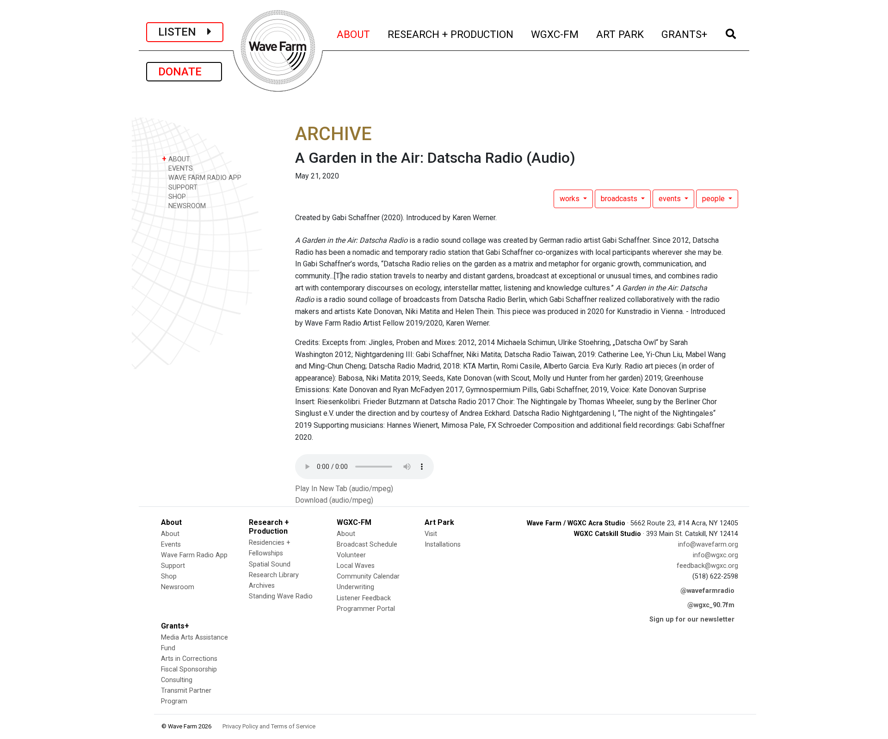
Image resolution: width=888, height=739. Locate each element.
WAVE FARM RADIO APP (203, 178)
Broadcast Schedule (367, 544)
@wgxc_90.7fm (710, 605)
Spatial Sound (269, 564)
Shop (169, 576)
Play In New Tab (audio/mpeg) (344, 488)
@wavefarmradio (707, 591)
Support (173, 566)
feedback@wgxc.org (707, 566)
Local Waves (356, 566)
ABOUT (354, 34)
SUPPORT (181, 187)
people (714, 198)
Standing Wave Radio (281, 596)
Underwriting (355, 587)
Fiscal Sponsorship (189, 669)
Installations (443, 544)
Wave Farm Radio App (194, 555)
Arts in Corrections (189, 659)
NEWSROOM (186, 206)
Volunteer (351, 555)
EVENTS (179, 168)
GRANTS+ (685, 34)
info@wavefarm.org (708, 544)
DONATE (184, 71)
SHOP (176, 197)
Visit (431, 534)
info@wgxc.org (715, 555)
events (671, 198)
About (170, 534)
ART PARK (620, 34)
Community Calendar (368, 576)
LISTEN (182, 31)
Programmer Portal (366, 609)
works (570, 198)
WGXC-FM (555, 34)
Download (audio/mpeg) (334, 500)
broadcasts (620, 198)
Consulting (176, 680)
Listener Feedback (364, 598)
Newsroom (177, 587)
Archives (262, 586)
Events (171, 544)
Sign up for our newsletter (691, 619)
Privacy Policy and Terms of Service (268, 726)
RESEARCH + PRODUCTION (451, 34)
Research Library (274, 575)
